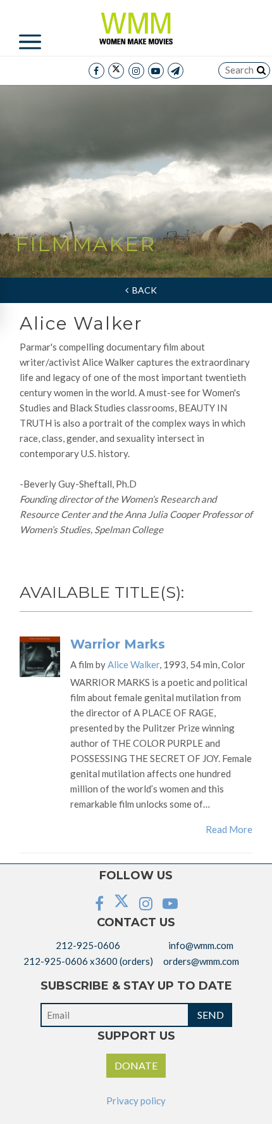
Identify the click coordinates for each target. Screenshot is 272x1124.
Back (142, 290)
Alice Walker (133, 664)
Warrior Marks (117, 644)
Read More (229, 829)
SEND (210, 1015)
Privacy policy (136, 1100)
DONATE (136, 1065)
